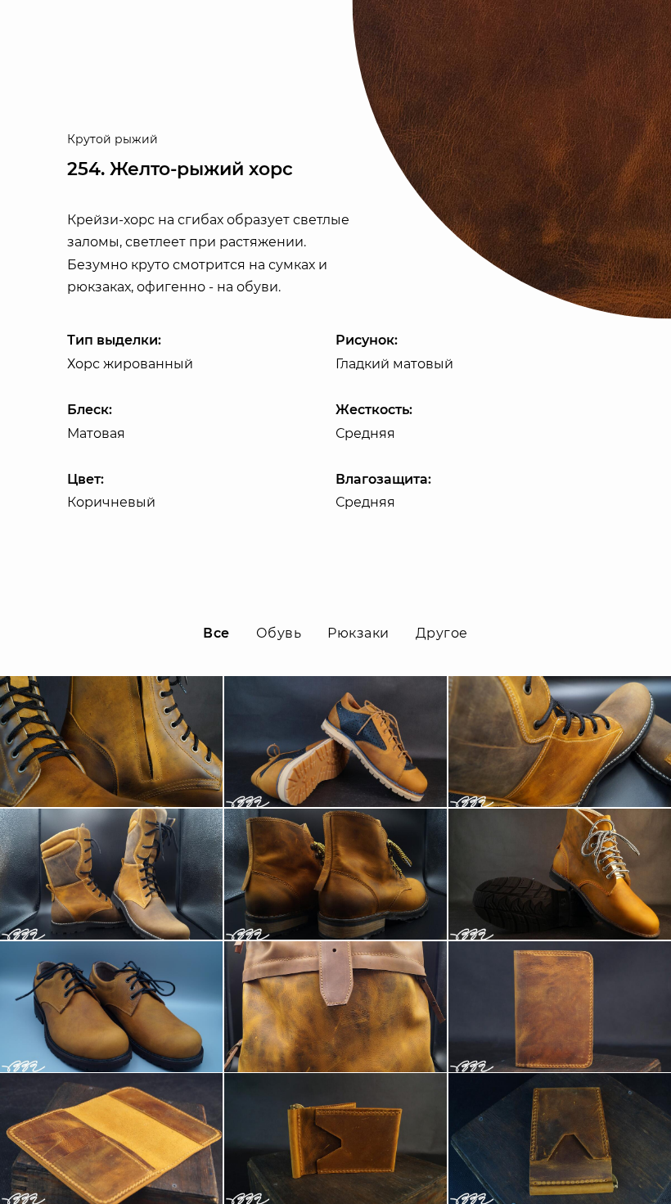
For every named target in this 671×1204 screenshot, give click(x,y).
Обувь (278, 633)
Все (216, 633)
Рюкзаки (358, 633)
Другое (442, 633)
